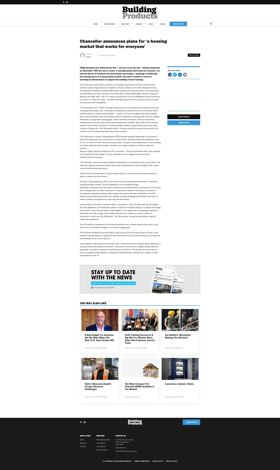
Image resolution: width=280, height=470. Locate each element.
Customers (100, 443)
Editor (88, 57)
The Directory (101, 450)
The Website (101, 447)
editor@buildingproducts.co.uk (126, 451)
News (96, 24)
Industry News (194, 55)
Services (139, 24)
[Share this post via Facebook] (170, 75)
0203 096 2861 (121, 448)
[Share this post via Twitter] (175, 75)
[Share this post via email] (185, 75)
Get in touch (183, 117)
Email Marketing (103, 440)
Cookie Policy (157, 461)
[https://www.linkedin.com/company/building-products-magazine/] (67, 2)
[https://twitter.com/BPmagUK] (64, 2)
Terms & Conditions (141, 461)
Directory (125, 24)
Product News (109, 24)
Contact (163, 24)
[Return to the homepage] (140, 13)
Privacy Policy (171, 461)
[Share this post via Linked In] (180, 75)
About (151, 24)
